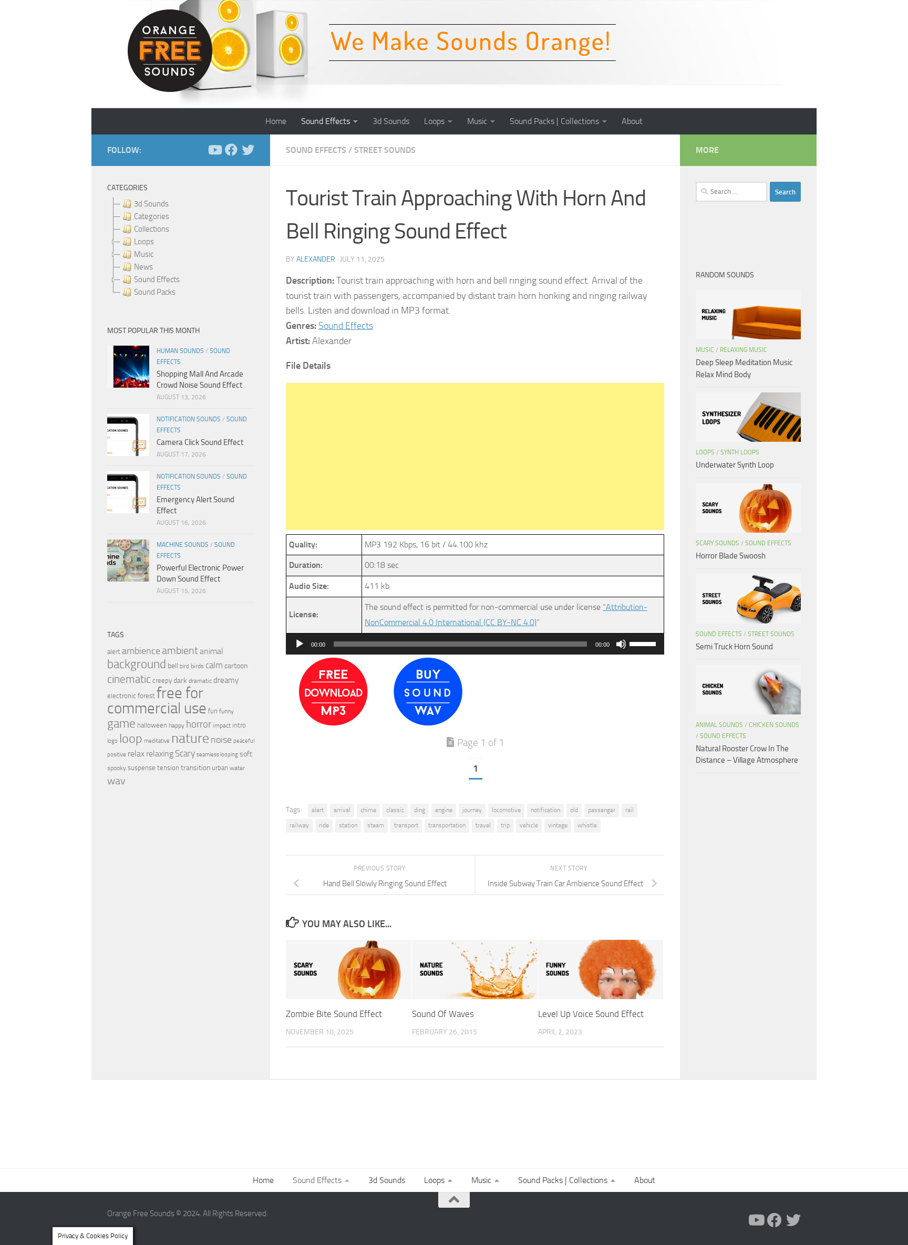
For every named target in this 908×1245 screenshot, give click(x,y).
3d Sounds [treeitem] (151, 204)
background (136, 664)
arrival (342, 810)
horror (198, 724)
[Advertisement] (475, 456)
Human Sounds (180, 351)
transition (195, 767)
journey (472, 810)
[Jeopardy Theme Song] (333, 723)
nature (190, 738)
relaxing (159, 754)
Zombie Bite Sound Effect (334, 1014)
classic (395, 810)
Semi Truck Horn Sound (734, 646)
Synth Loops (739, 452)
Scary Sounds (717, 543)
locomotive (506, 810)
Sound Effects (325, 121)
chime (368, 810)
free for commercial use (157, 701)
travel (483, 825)
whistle (587, 825)
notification (545, 810)
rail (629, 810)
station (348, 825)
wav (116, 780)
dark (180, 680)
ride (324, 825)
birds (197, 666)
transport (406, 825)
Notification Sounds (189, 419)
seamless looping (217, 754)
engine (443, 810)
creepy (162, 680)
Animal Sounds (719, 725)
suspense (142, 768)
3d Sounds (391, 121)
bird (184, 666)
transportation (447, 825)
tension (168, 768)
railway (299, 825)
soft (246, 754)
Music (477, 121)
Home (275, 121)
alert (318, 810)
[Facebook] (231, 149)
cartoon (235, 665)
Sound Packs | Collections (554, 121)
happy (176, 725)
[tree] (180, 248)
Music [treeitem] (143, 254)
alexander (315, 259)
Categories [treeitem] (151, 216)
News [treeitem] (143, 267)
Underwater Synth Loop (735, 465)
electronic (121, 696)
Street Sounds (385, 150)
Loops (434, 121)
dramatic (200, 680)
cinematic (129, 679)
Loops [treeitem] (144, 241)
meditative (157, 741)
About (632, 121)
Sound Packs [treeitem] (155, 292)
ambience (141, 651)
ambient (180, 651)
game (121, 724)
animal (211, 651)
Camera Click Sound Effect (200, 442)
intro (239, 725)
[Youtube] (214, 149)
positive (116, 754)
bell (173, 665)
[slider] (644, 643)
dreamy (226, 680)
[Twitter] (248, 149)
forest (146, 696)
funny (226, 711)
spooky (116, 768)
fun (213, 711)
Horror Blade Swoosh (731, 556)
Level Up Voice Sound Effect (591, 1014)
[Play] (299, 644)
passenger (601, 810)
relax (136, 754)
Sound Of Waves (443, 1014)
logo (112, 741)
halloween (152, 725)
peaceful (243, 740)
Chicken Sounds (774, 725)
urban (220, 768)
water (237, 768)
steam (375, 825)
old (574, 810)
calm (214, 665)
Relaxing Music (743, 350)
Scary (185, 754)
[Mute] (621, 644)
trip (505, 825)
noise (221, 739)
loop (130, 738)
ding (419, 810)
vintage (557, 825)
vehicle (529, 825)
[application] (475, 644)
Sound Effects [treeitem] (157, 279)
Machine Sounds (183, 544)
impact (222, 725)
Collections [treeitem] (151, 229)
